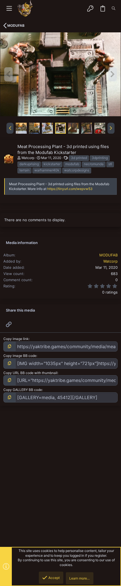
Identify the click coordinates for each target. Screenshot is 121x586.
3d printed (79, 158)
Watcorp (27, 158)
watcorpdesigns (76, 170)
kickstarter (52, 164)
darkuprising (29, 164)
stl (110, 164)
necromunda (94, 164)
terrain (24, 170)
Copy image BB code (19, 356)
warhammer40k (46, 170)
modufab (72, 164)
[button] (9, 9)
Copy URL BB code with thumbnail (30, 373)
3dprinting (100, 158)
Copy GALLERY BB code (22, 390)
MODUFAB (108, 255)
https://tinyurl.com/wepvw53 (70, 189)
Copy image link (16, 339)
